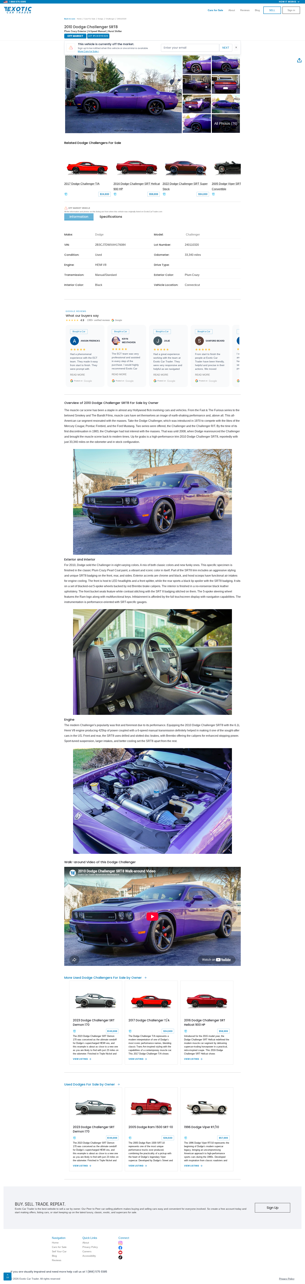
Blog (257, 10)
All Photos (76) (225, 123)
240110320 (121, 19)
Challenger (110, 19)
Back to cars (69, 19)
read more (77, 374)
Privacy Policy (286, 1278)
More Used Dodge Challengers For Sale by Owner (103, 977)
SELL (272, 10)
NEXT (225, 48)
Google (88, 380)
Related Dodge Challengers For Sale (92, 143)
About (231, 10)
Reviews (245, 10)
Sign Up (273, 1207)
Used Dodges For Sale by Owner (89, 1084)
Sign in (291, 10)
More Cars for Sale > (88, 51)
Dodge (100, 19)
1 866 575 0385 (17, 1)
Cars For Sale (89, 19)
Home (79, 19)
